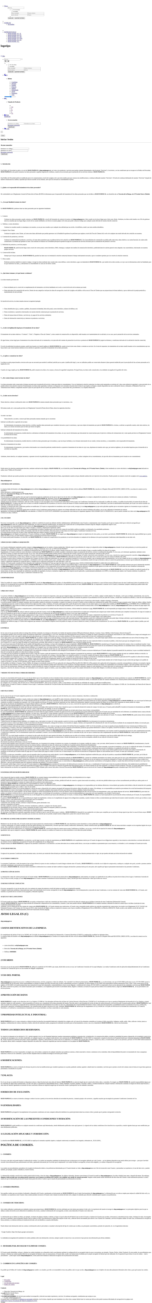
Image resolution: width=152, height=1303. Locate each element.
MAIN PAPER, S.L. (13, 41)
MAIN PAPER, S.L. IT (14, 33)
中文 (12, 95)
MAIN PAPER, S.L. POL (15, 38)
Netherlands (14, 90)
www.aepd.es (143, 476)
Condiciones (7, 1281)
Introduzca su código (7, 148)
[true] (5, 61)
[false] (8, 61)
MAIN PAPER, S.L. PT (14, 35)
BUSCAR (10, 18)
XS (12, 107)
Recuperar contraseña (14, 125)
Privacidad (7, 1280)
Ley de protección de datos (11, 1283)
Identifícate (11, 127)
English (13, 85)
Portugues (14, 93)
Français (13, 87)
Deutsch (13, 83)
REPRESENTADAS (10, 32)
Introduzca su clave (6, 150)
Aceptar (3, 1293)
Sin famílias (11, 24)
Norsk (13, 91)
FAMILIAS (7, 23)
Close (2, 135)
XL (12, 113)
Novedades (15, 11)
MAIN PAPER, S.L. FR (14, 36)
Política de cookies (9, 1284)
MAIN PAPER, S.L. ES (14, 40)
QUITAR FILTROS (19, 18)
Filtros (6, 6)
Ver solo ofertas (16, 9)
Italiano (13, 88)
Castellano (14, 82)
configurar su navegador (26, 1299)
